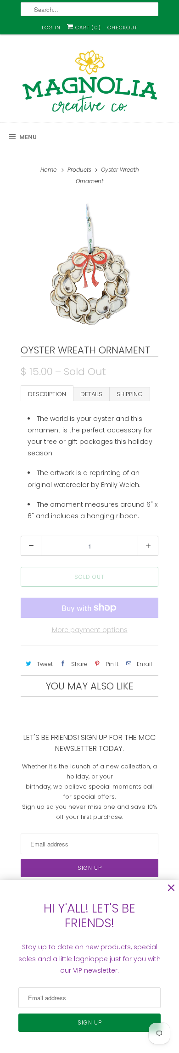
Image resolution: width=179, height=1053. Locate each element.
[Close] (171, 888)
